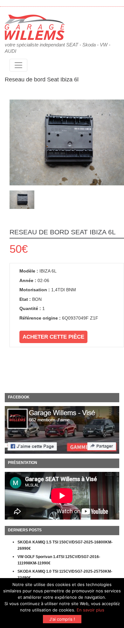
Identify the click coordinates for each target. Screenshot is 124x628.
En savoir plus (90, 609)
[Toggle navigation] (18, 65)
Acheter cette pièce (53, 337)
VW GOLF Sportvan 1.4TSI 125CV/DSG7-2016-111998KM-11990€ (58, 560)
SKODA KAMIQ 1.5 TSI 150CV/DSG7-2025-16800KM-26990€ (65, 545)
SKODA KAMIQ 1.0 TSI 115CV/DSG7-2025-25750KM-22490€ (64, 574)
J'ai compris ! (62, 619)
